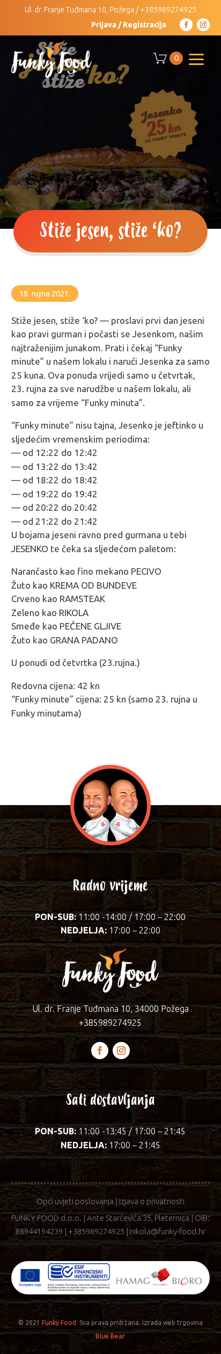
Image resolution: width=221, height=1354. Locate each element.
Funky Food (59, 1322)
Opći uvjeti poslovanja (75, 1201)
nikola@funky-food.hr (167, 1231)
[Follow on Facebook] (186, 24)
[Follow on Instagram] (203, 24)
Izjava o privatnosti (152, 1201)
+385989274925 (168, 9)
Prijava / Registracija (128, 24)
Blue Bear (110, 1336)
